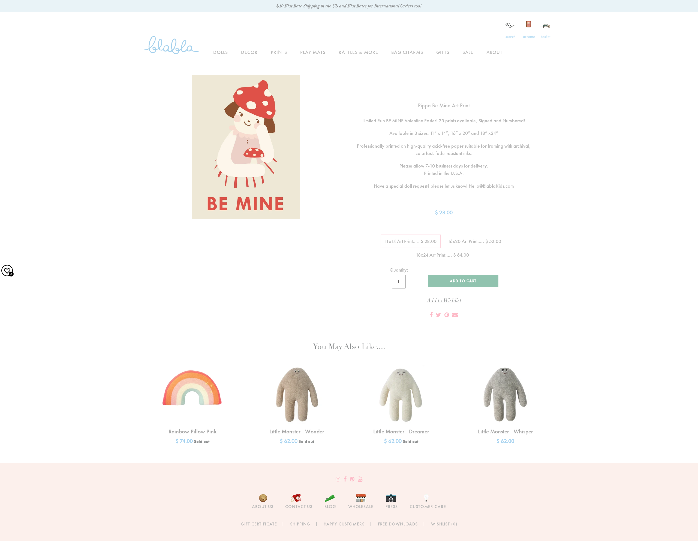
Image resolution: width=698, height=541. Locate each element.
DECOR (249, 52)
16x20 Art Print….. (474, 241)
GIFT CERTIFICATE (259, 524)
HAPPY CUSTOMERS (344, 524)
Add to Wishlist (444, 300)
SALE (468, 52)
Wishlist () (444, 524)
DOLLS (220, 52)
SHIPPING (300, 524)
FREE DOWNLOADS (398, 524)
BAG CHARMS (407, 52)
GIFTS (442, 52)
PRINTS (279, 52)
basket (545, 36)
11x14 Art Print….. (410, 241)
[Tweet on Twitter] (438, 314)
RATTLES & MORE (358, 52)
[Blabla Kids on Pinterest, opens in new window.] (352, 479)
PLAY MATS (313, 52)
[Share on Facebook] (431, 314)
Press (392, 506)
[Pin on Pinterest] (446, 314)
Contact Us (298, 506)
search (511, 36)
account (529, 36)
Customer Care (428, 506)
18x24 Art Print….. (442, 255)
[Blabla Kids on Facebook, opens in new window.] (345, 479)
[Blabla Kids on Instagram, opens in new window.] (338, 479)
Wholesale (361, 506)
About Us (262, 506)
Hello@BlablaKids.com (491, 186)
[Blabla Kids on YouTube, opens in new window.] (360, 479)
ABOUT (494, 52)
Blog (330, 506)
